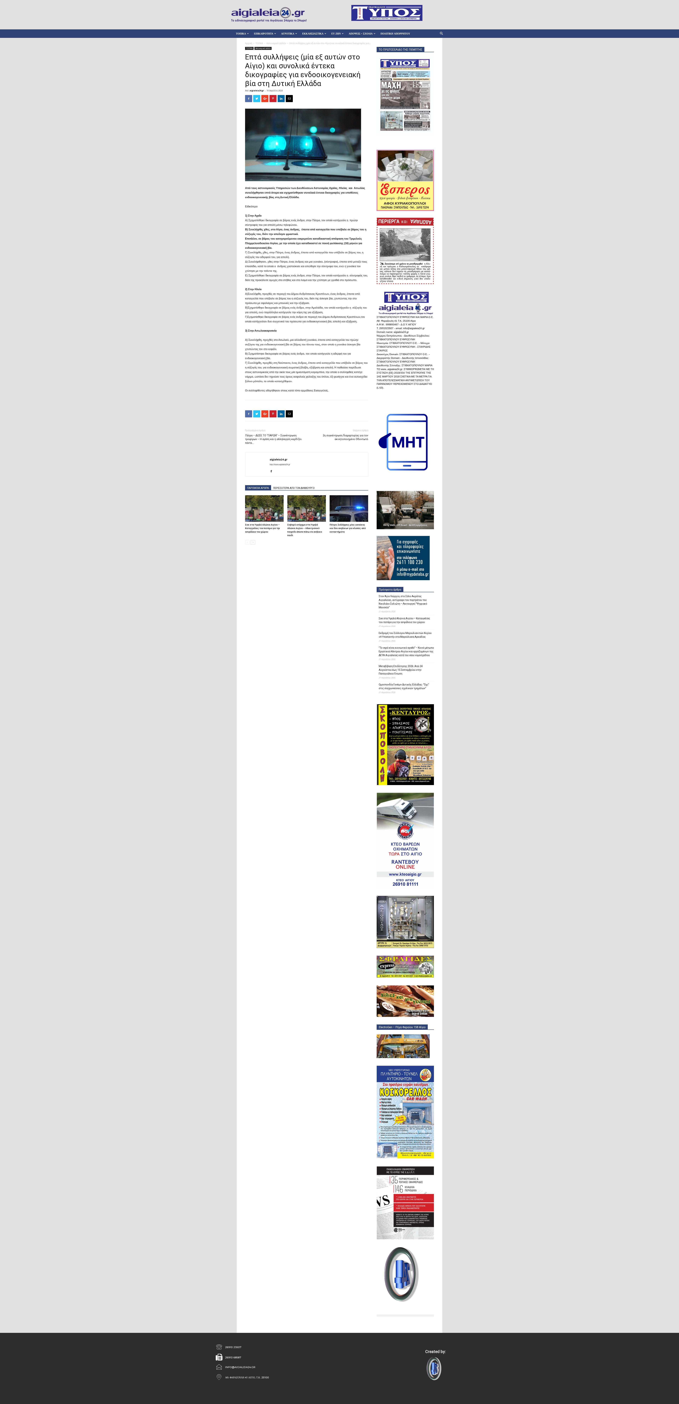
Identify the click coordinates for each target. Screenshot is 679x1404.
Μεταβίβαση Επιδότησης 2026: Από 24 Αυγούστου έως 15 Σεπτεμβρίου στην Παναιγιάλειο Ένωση (401, 670)
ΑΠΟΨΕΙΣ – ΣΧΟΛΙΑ (361, 33)
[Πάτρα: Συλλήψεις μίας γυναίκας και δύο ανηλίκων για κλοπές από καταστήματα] (349, 508)
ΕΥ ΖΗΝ (336, 33)
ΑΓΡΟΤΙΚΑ (287, 33)
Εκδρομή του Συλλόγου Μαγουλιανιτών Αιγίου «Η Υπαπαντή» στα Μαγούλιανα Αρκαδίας (405, 635)
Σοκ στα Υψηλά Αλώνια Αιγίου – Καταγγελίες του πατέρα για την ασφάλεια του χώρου (262, 528)
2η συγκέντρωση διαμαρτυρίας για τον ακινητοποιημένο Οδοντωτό (345, 437)
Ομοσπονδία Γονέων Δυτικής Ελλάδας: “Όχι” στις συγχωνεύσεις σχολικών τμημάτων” (404, 686)
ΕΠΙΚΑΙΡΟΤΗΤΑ (263, 33)
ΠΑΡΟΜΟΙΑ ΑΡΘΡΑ (258, 488)
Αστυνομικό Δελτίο (276, 43)
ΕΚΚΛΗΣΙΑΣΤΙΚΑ (312, 33)
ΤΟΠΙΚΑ (241, 33)
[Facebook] (272, 471)
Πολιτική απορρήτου (395, 33)
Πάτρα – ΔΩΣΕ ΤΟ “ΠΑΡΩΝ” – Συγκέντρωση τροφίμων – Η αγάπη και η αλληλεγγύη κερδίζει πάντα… (273, 439)
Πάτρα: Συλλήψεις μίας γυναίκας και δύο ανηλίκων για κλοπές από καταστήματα (348, 528)
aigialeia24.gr (256, 90)
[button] (441, 34)
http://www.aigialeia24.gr (280, 464)
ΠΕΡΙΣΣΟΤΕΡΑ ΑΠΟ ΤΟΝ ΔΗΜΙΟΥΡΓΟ (294, 488)
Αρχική (248, 43)
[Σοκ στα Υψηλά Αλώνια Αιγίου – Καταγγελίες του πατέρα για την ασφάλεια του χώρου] (264, 508)
